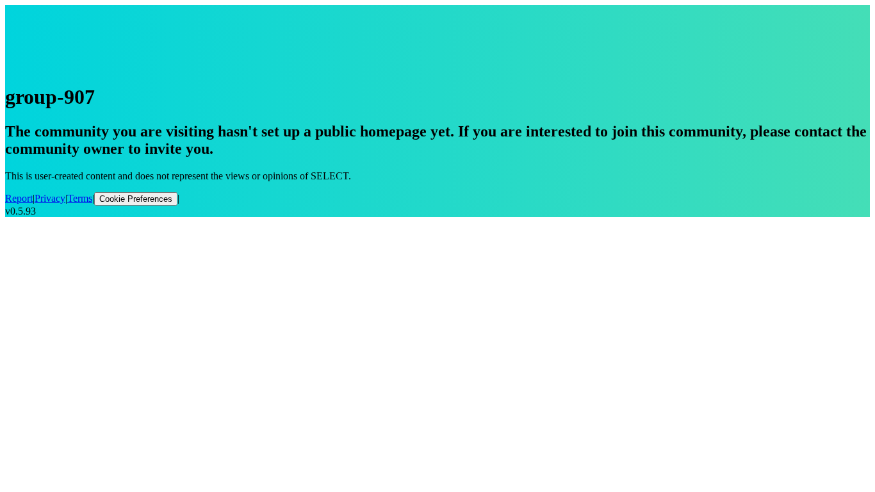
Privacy (50, 198)
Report (19, 198)
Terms (79, 198)
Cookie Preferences (135, 199)
